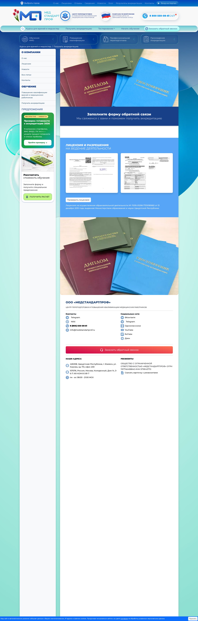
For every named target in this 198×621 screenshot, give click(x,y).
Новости (101, 3)
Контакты (149, 3)
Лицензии (66, 3)
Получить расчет (39, 197)
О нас (56, 3)
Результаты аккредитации (129, 3)
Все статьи (26, 75)
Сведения (90, 3)
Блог (111, 3)
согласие (124, 619)
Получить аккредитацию (79, 28)
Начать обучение (130, 28)
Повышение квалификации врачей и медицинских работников (35, 95)
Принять (193, 619)
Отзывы (78, 3)
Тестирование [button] (105, 28)
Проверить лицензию (78, 200)
